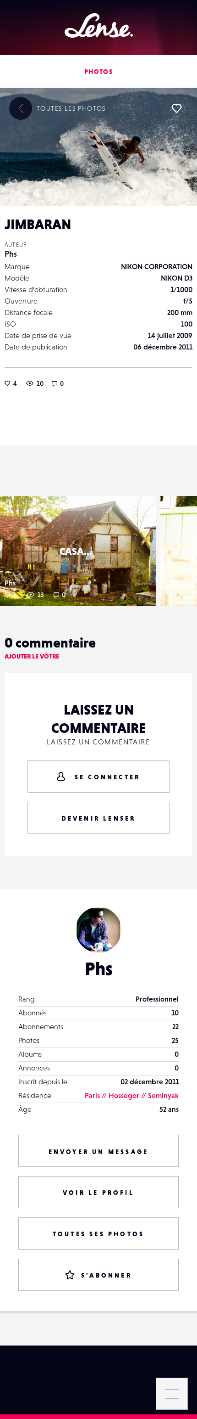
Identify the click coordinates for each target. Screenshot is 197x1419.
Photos (98, 71)
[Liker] (176, 108)
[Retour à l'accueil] (99, 25)
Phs (11, 254)
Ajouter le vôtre (32, 656)
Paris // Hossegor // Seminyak (132, 1095)
